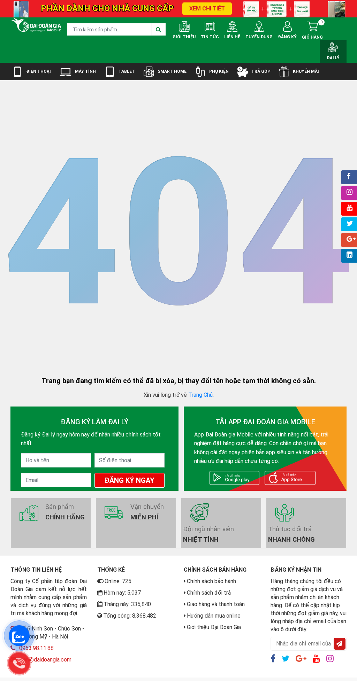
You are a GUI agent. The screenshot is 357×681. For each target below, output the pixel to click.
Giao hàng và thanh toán (216, 604)
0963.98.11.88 (36, 648)
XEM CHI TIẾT (207, 8)
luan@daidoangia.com (45, 659)
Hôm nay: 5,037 (122, 592)
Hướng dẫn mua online (214, 615)
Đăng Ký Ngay (129, 480)
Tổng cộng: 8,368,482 (129, 615)
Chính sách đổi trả (209, 592)
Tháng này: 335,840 (127, 604)
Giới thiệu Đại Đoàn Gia (214, 627)
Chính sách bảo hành (211, 581)
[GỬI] (339, 644)
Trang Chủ (200, 395)
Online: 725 (118, 581)
